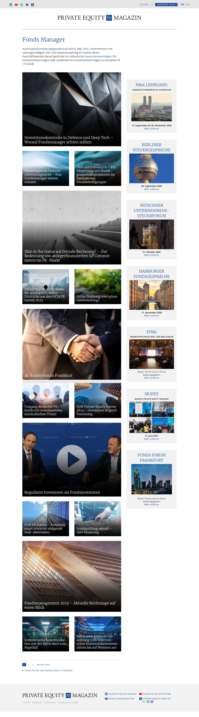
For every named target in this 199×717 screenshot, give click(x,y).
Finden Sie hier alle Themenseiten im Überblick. (49, 670)
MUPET (152, 394)
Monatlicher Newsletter (27, 4)
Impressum (37, 702)
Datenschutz (50, 702)
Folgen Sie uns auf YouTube (157, 694)
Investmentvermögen (97, 56)
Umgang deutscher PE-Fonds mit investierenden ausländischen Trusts (43, 410)
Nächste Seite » (44, 664)
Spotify (21, 4)
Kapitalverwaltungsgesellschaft (48, 49)
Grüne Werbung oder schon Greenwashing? (96, 298)
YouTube (16, 4)
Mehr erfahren (151, 128)
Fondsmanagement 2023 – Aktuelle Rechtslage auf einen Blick (69, 605)
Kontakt (26, 702)
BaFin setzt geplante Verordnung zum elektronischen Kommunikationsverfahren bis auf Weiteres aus (97, 641)
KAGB (29, 64)
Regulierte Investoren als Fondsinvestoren (62, 492)
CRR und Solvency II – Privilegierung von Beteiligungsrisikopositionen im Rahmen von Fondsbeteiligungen (96, 174)
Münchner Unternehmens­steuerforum (151, 210)
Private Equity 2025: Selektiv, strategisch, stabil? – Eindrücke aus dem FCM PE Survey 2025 (44, 294)
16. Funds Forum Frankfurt (48, 375)
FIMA (152, 331)
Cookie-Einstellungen (68, 702)
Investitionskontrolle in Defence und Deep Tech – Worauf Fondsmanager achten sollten (68, 139)
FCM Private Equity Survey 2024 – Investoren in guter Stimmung (96, 410)
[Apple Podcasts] (152, 701)
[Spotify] (147, 701)
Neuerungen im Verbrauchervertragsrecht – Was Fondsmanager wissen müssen (43, 176)
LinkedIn (10, 4)
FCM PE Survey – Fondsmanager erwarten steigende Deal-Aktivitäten (45, 528)
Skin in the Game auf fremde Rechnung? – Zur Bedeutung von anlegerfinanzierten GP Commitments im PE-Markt (68, 255)
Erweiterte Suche (166, 4)
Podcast (32, 4)
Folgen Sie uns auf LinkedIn (122, 694)
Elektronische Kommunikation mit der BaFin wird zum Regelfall (45, 643)
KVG (72, 49)
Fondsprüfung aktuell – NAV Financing (94, 530)
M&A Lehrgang (151, 84)
